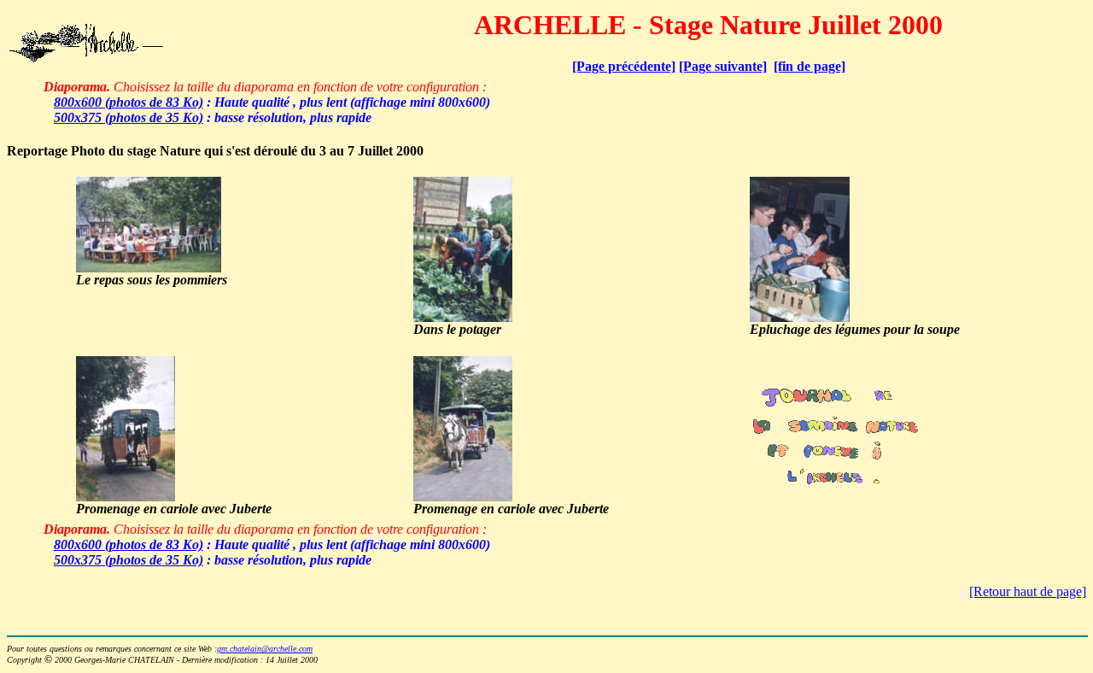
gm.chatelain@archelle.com (265, 648)
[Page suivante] (723, 66)
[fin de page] (809, 66)
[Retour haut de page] (1027, 591)
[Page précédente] (623, 66)
